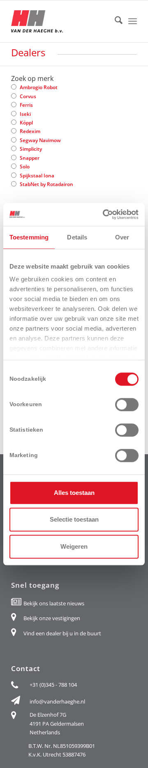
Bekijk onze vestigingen (51, 618)
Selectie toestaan (74, 519)
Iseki (25, 113)
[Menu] (132, 21)
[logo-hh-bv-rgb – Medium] (61, 21)
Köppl (26, 122)
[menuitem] (114, 21)
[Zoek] (114, 21)
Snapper (29, 157)
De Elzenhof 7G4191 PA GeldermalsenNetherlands (57, 723)
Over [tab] (122, 237)
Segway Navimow (40, 140)
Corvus (28, 96)
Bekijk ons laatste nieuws (53, 603)
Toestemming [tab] (29, 237)
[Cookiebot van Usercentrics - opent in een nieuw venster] (104, 214)
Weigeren (74, 546)
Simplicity (31, 148)
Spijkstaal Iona (37, 175)
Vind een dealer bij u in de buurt (62, 633)
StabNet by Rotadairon (46, 184)
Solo (25, 166)
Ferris (26, 104)
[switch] (127, 404)
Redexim (30, 131)
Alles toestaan (74, 492)
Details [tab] (77, 237)
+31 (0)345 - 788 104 (53, 684)
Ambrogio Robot (39, 87)
